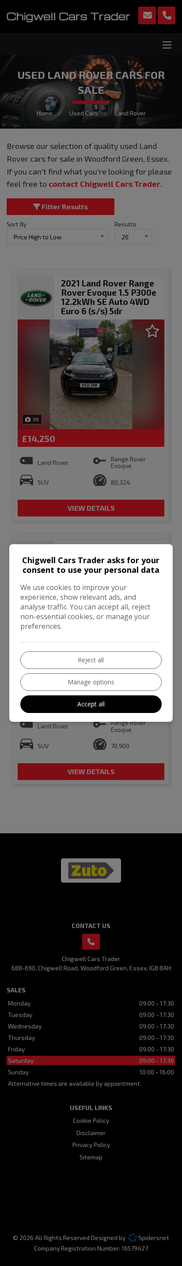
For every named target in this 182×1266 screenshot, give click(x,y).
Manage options (91, 682)
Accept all (91, 704)
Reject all (91, 660)
